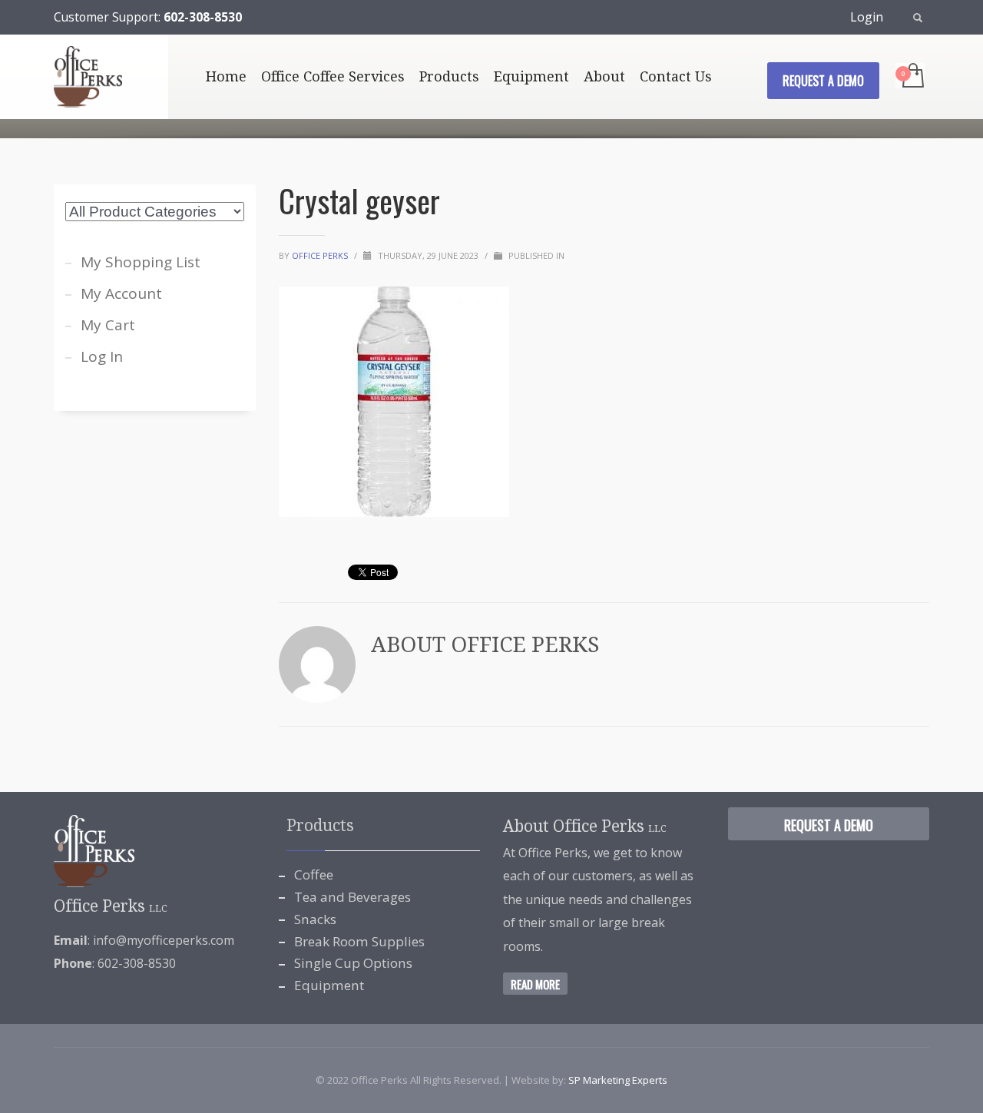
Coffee (313, 874)
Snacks (315, 919)
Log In (102, 356)
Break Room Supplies (359, 941)
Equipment (329, 985)
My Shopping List (140, 262)
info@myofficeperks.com (163, 940)
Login (866, 16)
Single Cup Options (353, 963)
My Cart (108, 325)
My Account (121, 293)
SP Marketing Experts (617, 1080)
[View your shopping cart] (912, 76)
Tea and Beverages (352, 897)
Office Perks (321, 255)
